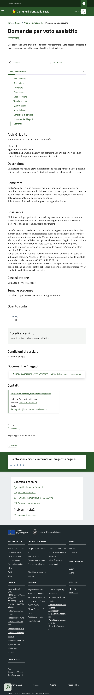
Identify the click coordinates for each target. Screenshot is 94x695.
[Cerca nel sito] (82, 11)
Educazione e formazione (36, 566)
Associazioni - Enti (35, 616)
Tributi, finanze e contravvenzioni (57, 562)
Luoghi (71, 568)
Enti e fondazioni (14, 556)
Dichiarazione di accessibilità (56, 599)
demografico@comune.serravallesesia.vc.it (30, 409)
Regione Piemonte (14, 3)
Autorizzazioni (33, 556)
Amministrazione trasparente (57, 606)
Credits (53, 684)
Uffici (10, 575)
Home (10, 22)
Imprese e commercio (57, 548)
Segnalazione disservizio (57, 615)
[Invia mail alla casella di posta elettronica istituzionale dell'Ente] (16, 620)
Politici (10, 572)
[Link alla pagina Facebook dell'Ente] (70, 589)
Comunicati (73, 552)
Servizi (18, 22)
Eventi (71, 572)
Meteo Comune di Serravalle (37, 611)
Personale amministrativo (16, 566)
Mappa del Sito (73, 684)
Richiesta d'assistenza (56, 627)
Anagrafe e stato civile (33, 22)
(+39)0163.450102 (15, 610)
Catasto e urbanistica (36, 560)
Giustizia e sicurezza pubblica (37, 574)
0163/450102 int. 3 (28, 402)
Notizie (72, 548)
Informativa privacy (56, 589)
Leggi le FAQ (53, 610)
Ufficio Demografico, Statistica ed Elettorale (31, 393)
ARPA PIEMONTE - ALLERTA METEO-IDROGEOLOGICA (36, 601)
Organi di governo (15, 560)
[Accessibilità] (8, 687)
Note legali (52, 593)
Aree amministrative (16, 548)
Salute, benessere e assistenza (57, 554)
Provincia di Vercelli (35, 593)
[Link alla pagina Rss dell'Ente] (74, 589)
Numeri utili (12, 652)
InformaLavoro (34, 620)
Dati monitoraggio (15, 684)
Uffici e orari (12, 648)
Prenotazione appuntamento (56, 621)
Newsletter (73, 592)
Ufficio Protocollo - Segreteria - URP (16, 642)
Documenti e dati (14, 552)
